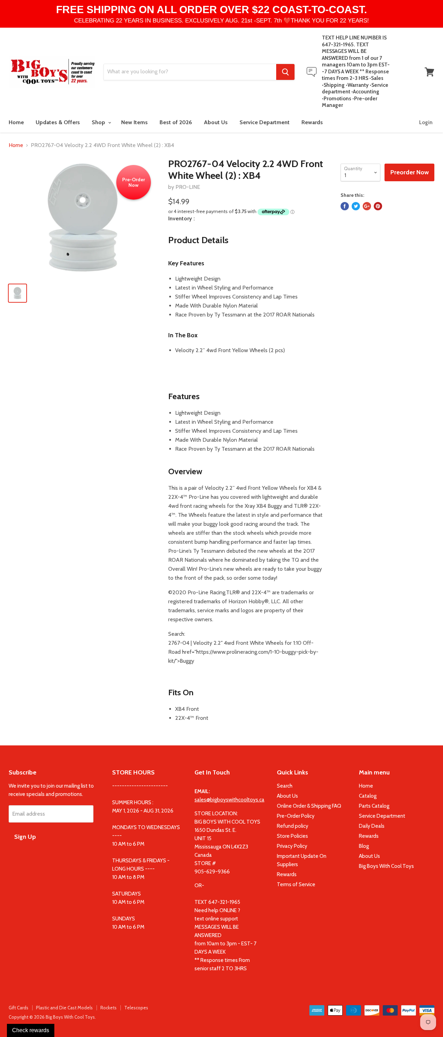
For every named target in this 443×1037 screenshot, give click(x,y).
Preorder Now (409, 172)
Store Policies (292, 836)
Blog (364, 846)
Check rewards (30, 1030)
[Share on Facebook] (345, 206)
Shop (99, 122)
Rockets (108, 1007)
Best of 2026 (176, 122)
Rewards (312, 122)
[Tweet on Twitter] (356, 206)
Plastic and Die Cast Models (64, 1007)
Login (426, 122)
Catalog (368, 796)
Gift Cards (18, 1007)
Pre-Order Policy (296, 816)
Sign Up (25, 837)
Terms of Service (296, 884)
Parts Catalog (374, 806)
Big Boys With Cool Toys (386, 866)
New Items (134, 122)
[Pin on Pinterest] (378, 206)
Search (284, 786)
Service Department (264, 122)
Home (16, 122)
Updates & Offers (58, 122)
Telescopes (136, 1007)
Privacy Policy (292, 846)
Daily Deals (372, 826)
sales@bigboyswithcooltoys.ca (229, 800)
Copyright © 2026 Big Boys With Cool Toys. (52, 1017)
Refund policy (292, 826)
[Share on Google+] (367, 206)
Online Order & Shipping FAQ (309, 806)
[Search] (285, 72)
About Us (216, 122)
